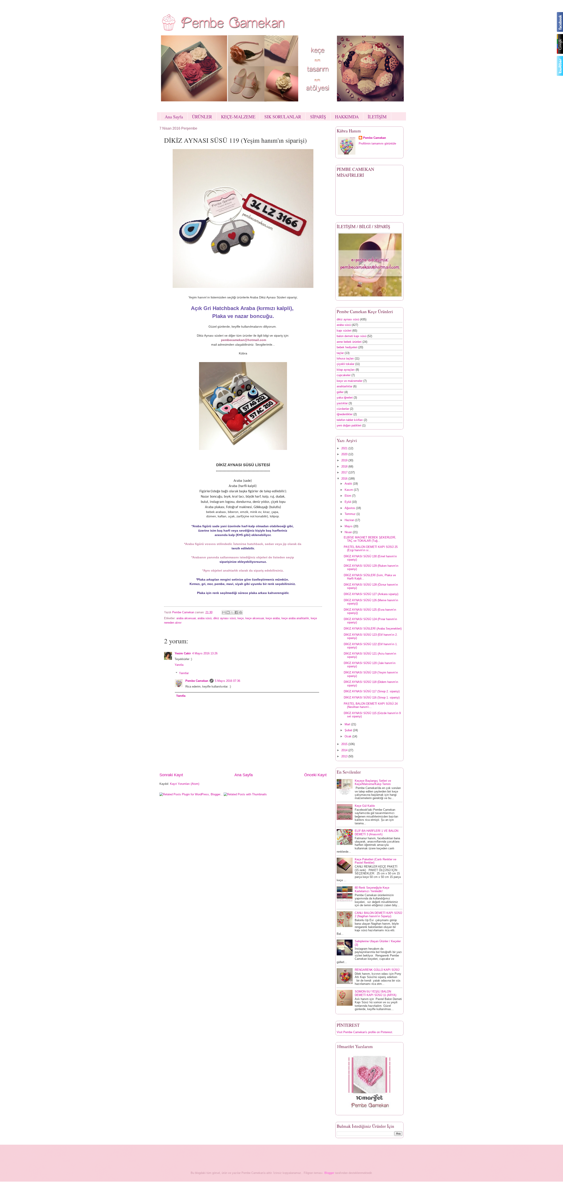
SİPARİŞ (318, 117)
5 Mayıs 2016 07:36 (227, 680)
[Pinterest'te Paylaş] (240, 612)
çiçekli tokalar (345, 364)
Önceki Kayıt (315, 775)
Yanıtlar (184, 673)
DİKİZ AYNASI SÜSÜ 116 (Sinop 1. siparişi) (372, 697)
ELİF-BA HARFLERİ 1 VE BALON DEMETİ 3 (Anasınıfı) (376, 832)
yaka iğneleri (345, 397)
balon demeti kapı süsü (351, 336)
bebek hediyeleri (347, 347)
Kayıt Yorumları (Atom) (184, 783)
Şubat (349, 730)
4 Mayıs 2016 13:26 (205, 653)
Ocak (348, 736)
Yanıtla (179, 664)
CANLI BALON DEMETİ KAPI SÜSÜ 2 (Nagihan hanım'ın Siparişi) (378, 914)
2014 (344, 750)
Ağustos (350, 508)
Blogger (329, 1173)
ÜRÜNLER (202, 117)
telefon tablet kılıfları (350, 420)
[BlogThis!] (228, 612)
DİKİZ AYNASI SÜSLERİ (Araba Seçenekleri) (373, 628)
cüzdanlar (343, 408)
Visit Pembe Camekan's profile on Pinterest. (365, 1032)
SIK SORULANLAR (282, 117)
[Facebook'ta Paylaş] (236, 612)
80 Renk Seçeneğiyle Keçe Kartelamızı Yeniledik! (372, 889)
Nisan (349, 532)
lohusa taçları (345, 358)
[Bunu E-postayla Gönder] (224, 612)
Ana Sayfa (174, 117)
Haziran (350, 520)
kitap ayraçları (346, 369)
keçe (241, 618)
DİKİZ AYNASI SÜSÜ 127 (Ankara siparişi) (371, 594)
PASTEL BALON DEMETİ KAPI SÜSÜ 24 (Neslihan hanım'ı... (371, 705)
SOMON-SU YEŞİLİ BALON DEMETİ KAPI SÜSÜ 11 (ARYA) (375, 993)
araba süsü (204, 618)
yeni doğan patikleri (349, 425)
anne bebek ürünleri (349, 341)
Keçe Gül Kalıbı (365, 805)
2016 (344, 478)
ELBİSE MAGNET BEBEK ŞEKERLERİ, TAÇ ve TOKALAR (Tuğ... (370, 539)
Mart (348, 724)
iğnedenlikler (345, 414)
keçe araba (273, 618)
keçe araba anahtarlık (295, 618)
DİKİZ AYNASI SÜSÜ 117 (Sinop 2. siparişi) (372, 691)
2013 (344, 756)
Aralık (349, 483)
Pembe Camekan (196, 680)
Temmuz (350, 514)
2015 (344, 744)
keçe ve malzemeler (349, 381)
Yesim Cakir (183, 653)
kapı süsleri (344, 330)
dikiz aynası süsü (224, 618)
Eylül (348, 501)
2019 (344, 460)
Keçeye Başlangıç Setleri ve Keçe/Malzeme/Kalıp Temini (373, 782)
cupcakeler (344, 375)
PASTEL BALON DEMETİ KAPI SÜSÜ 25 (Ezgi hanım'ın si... (371, 548)
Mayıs (349, 526)
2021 (344, 448)
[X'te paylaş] (232, 612)
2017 (344, 472)
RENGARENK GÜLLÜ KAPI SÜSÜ (377, 969)
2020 (344, 454)
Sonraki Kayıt (171, 775)
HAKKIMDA (347, 117)
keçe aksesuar (254, 618)
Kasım (349, 489)
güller (340, 392)
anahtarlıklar (344, 386)
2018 (344, 466)
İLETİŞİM (377, 117)
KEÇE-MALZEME (238, 117)
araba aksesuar (186, 618)
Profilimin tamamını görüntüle (377, 143)
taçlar (340, 353)
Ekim (348, 495)
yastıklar (342, 403)
